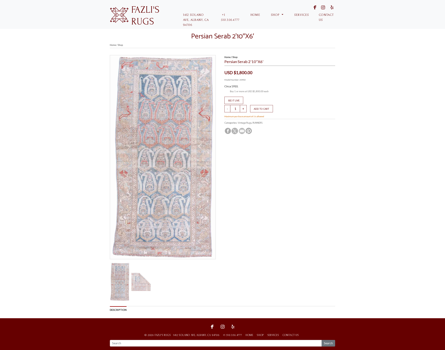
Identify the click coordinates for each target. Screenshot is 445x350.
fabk (312, 7)
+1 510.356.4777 (230, 17)
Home (113, 45)
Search (328, 343)
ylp (232, 326)
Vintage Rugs (245, 123)
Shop (120, 45)
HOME (254, 15)
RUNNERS (257, 123)
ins (321, 7)
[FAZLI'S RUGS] (119, 14)
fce (212, 326)
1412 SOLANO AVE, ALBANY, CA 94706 (196, 20)
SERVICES (301, 15)
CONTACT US (326, 17)
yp (331, 7)
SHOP (275, 15)
